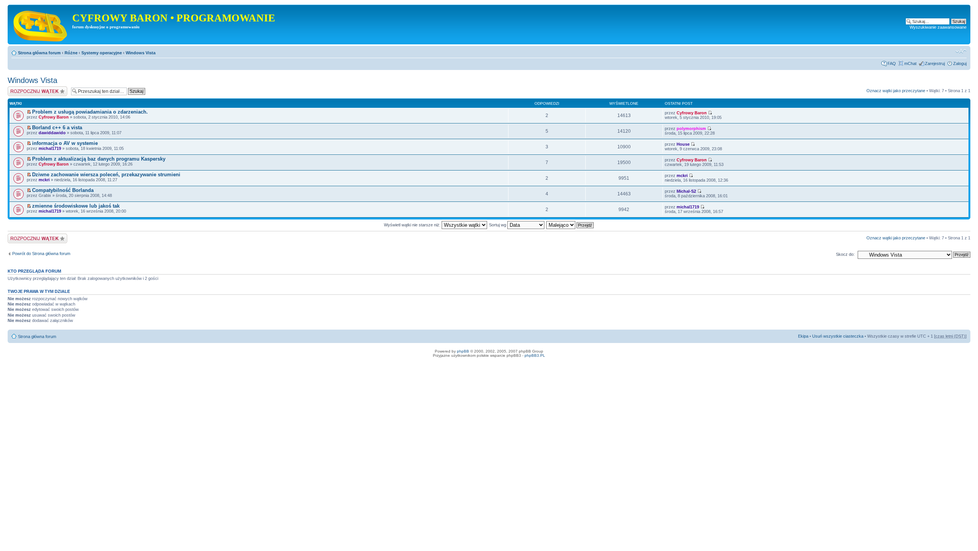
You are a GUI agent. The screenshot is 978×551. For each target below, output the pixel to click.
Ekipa (803, 336)
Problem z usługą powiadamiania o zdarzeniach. (90, 112)
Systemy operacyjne (101, 52)
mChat (910, 63)
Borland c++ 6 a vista (57, 127)
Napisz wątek (20, 88)
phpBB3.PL (535, 355)
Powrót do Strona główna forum (41, 253)
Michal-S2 (686, 191)
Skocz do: (845, 254)
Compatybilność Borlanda (63, 190)
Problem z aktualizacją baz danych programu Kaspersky (98, 159)
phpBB (463, 351)
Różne (71, 52)
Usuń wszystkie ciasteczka (837, 336)
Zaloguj (960, 63)
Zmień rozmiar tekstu (961, 51)
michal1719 (50, 148)
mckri (44, 179)
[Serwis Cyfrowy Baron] (41, 24)
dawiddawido (52, 132)
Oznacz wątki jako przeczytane (895, 90)
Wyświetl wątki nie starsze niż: (413, 225)
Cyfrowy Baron (54, 117)
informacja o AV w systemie (65, 143)
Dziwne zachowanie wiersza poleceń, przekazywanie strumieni (106, 174)
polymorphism (691, 128)
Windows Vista (140, 52)
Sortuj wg (498, 225)
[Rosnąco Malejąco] (570, 225)
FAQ (891, 63)
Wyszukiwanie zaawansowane (938, 27)
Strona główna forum (39, 52)
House (683, 144)
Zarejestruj (935, 63)
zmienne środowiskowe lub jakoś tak (76, 206)
